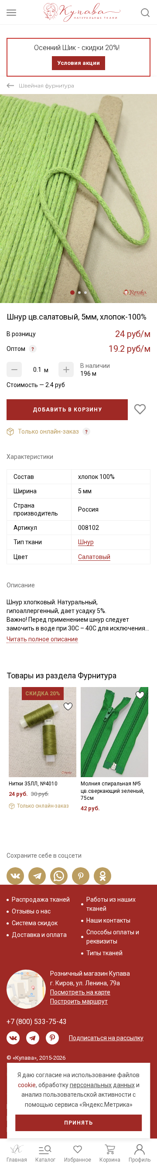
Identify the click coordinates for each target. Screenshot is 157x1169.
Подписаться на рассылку (106, 1037)
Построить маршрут (79, 1001)
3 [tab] (85, 292)
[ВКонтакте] (15, 876)
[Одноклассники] (102, 876)
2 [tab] (79, 292)
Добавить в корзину (67, 410)
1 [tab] (72, 292)
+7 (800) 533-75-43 (37, 1021)
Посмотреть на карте (80, 992)
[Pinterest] (81, 876)
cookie (27, 1084)
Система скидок (35, 923)
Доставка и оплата (39, 934)
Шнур (86, 542)
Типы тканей (104, 953)
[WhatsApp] (59, 876)
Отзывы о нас (31, 911)
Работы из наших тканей (111, 904)
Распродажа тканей (41, 899)
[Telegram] (37, 876)
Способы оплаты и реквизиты (112, 937)
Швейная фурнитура (46, 85)
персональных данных (102, 1084)
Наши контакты (108, 920)
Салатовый (94, 556)
